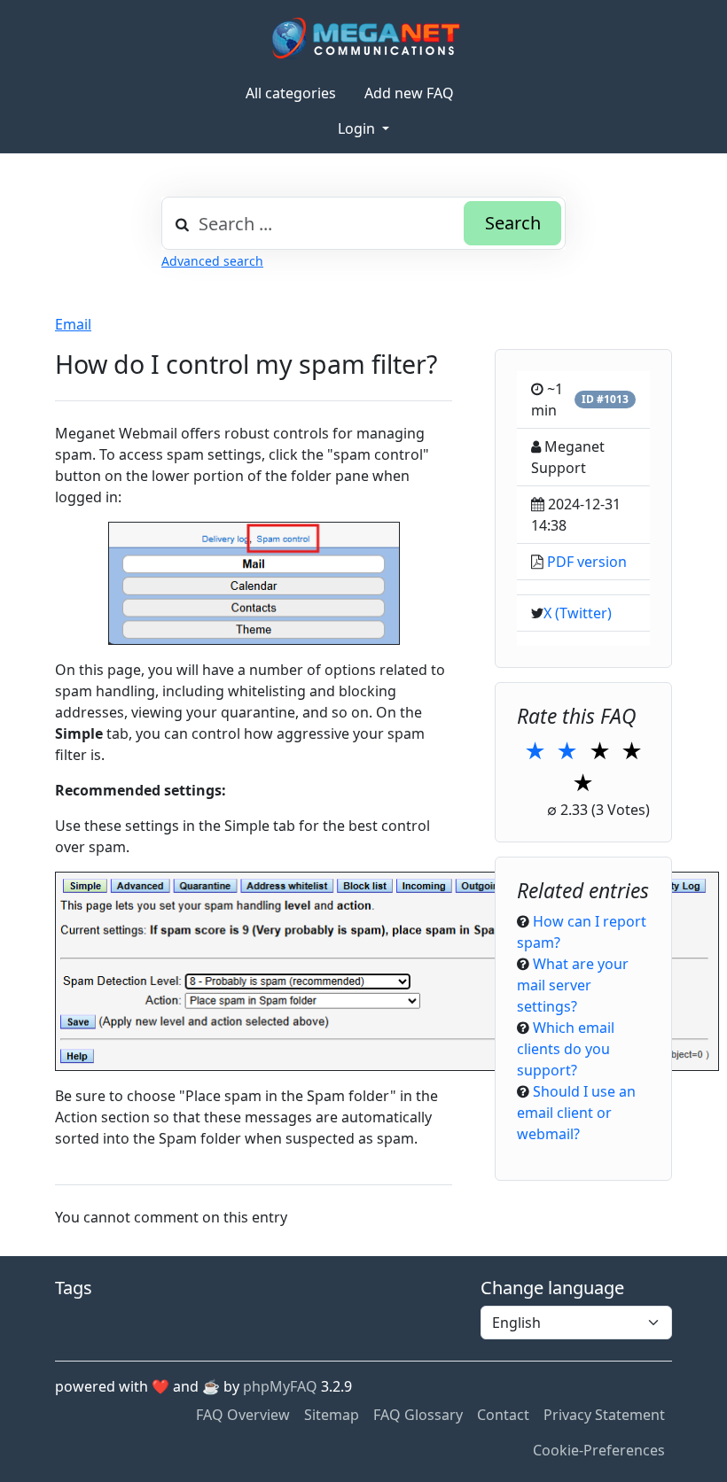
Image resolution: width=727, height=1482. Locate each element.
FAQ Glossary (418, 1414)
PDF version (587, 561)
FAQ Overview (243, 1414)
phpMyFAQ (280, 1386)
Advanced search (212, 260)
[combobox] (363, 223)
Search (513, 223)
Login (358, 128)
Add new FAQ (409, 93)
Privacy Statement (604, 1414)
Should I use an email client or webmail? (576, 1113)
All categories (291, 93)
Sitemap (331, 1414)
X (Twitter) (577, 613)
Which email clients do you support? (565, 1049)
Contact (503, 1414)
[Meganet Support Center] (364, 37)
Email (73, 324)
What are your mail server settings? (573, 985)
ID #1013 (605, 399)
